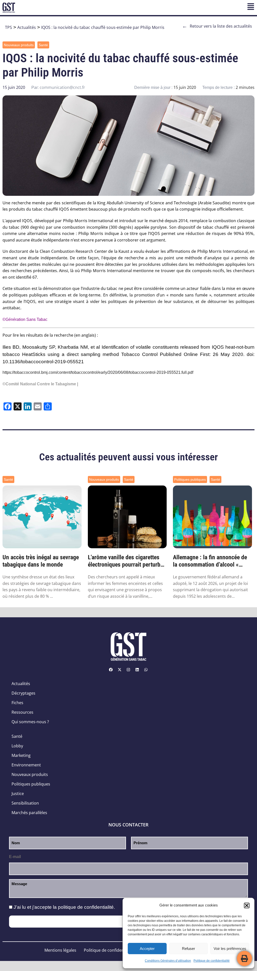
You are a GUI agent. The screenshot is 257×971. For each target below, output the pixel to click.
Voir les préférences (230, 948)
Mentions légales (60, 950)
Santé (43, 45)
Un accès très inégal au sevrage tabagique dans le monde (41, 561)
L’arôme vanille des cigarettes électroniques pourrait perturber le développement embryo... (126, 561)
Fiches (17, 702)
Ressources (22, 712)
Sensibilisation (25, 803)
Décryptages (23, 693)
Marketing (21, 755)
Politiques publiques (190, 479)
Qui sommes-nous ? (30, 721)
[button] (246, 905)
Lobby (17, 746)
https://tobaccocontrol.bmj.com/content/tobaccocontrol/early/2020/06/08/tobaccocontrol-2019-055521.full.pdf (98, 372)
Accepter (147, 948)
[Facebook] (111, 669)
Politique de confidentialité (212, 960)
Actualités (26, 27)
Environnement (26, 765)
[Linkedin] (137, 669)
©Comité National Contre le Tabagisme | (40, 384)
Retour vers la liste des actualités (217, 26)
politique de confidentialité (86, 907)
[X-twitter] (119, 669)
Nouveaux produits (19, 45)
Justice (18, 793)
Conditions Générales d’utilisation (168, 960)
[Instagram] (128, 669)
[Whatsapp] (146, 669)
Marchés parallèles (29, 812)
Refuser (188, 948)
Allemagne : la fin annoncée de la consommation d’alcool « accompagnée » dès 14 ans (210, 561)
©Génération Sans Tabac (25, 319)
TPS (8, 27)
